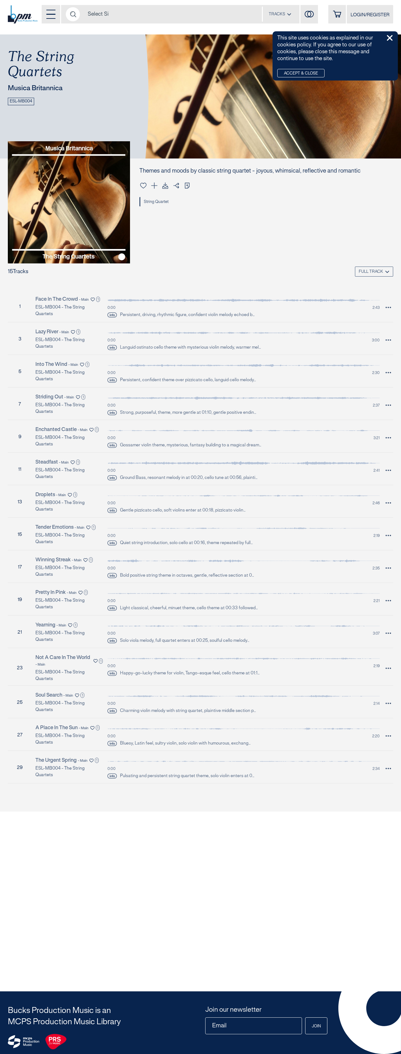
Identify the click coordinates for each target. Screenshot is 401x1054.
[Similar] (309, 14)
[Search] (73, 14)
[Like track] (143, 186)
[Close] (390, 38)
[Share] (176, 186)
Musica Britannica (35, 88)
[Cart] (337, 14)
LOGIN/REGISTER (370, 15)
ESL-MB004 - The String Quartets (60, 310)
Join (316, 1026)
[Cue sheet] (187, 186)
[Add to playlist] (154, 186)
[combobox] (280, 14)
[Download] (165, 186)
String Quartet (156, 202)
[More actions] (388, 307)
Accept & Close (301, 73)
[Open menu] (51, 14)
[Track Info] (112, 315)
